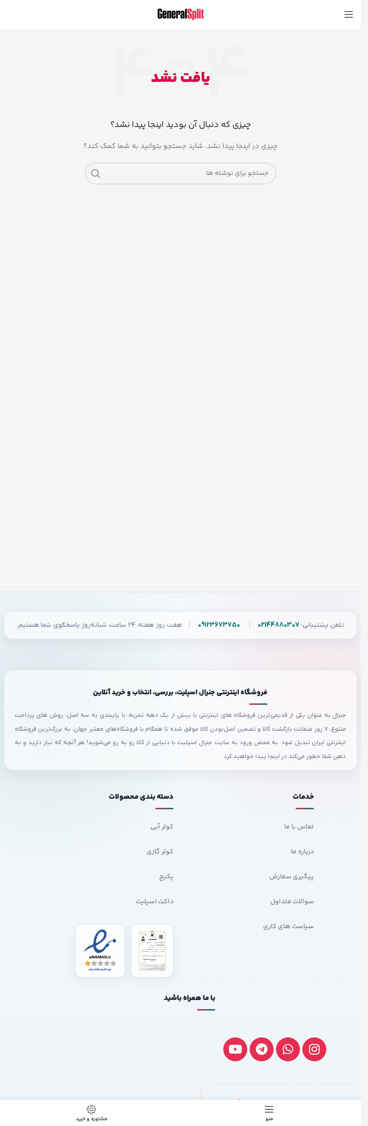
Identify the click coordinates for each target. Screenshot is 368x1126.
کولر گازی (160, 852)
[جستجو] (96, 173)
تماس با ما (299, 827)
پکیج (166, 877)
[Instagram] (314, 1049)
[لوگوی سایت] (181, 14)
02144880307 (278, 625)
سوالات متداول (292, 901)
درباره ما (302, 852)
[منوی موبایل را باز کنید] (348, 14)
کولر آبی (161, 827)
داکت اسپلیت (154, 901)
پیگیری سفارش (291, 877)
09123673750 (218, 625)
